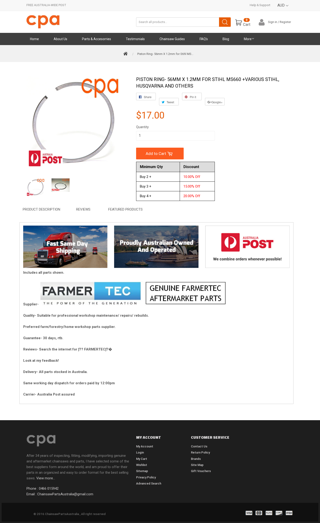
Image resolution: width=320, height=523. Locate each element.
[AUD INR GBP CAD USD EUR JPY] (283, 9)
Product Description (41, 209)
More (248, 39)
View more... (45, 478)
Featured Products (125, 209)
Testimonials (135, 39)
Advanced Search (148, 483)
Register (285, 22)
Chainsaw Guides (172, 39)
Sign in (272, 22)
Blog (226, 39)
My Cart (141, 459)
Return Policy (200, 452)
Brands (196, 459)
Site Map (197, 465)
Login (140, 452)
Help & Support (260, 5)
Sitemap (142, 471)
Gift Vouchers (201, 471)
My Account (144, 446)
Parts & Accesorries (96, 39)
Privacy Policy (146, 477)
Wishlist (141, 465)
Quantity (142, 127)
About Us (60, 39)
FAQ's (204, 39)
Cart (246, 22)
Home (34, 39)
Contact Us (199, 446)
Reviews (83, 209)
